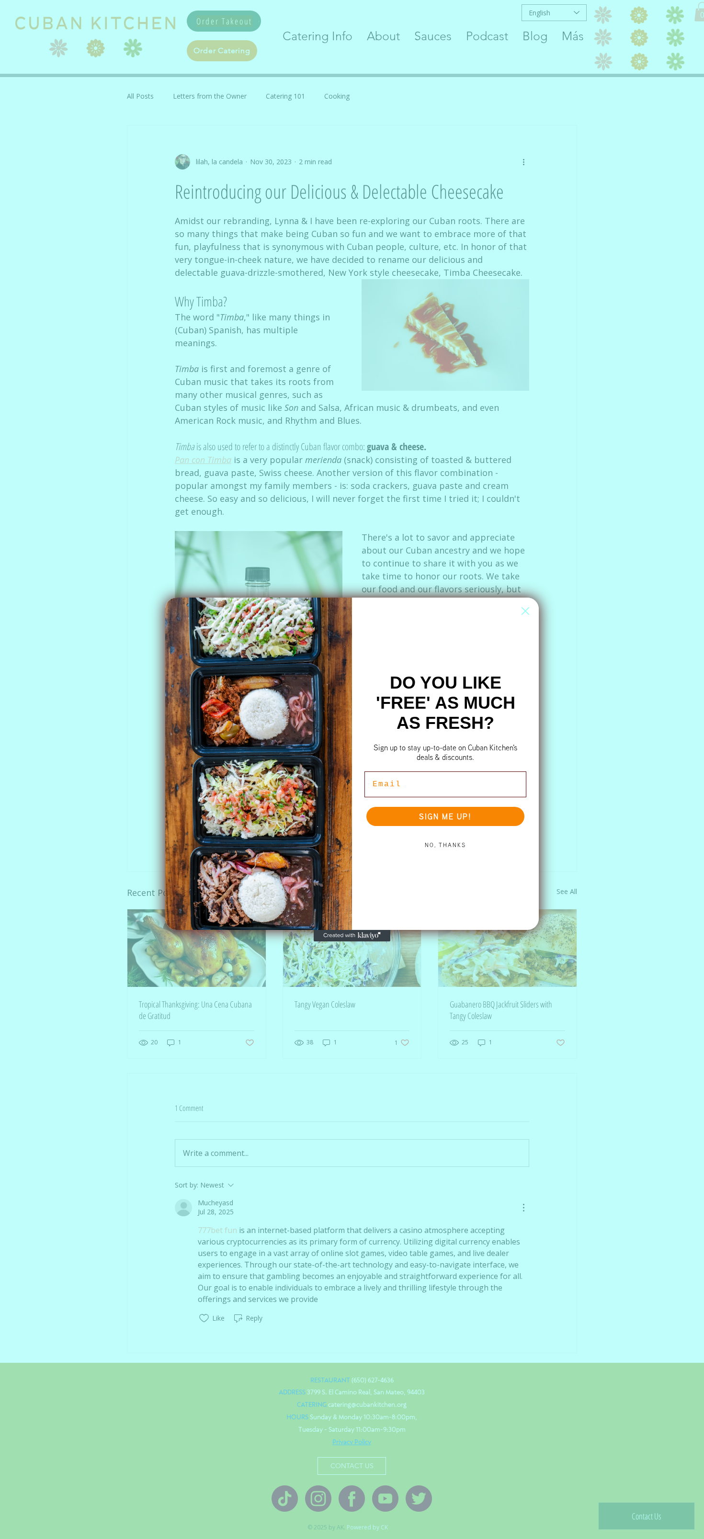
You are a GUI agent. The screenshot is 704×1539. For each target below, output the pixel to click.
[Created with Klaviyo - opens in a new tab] (352, 935)
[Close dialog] (525, 611)
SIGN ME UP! (445, 816)
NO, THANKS (445, 845)
